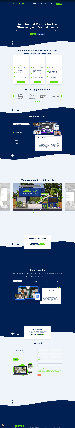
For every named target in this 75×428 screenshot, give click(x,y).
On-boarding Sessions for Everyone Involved (36, 281)
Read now (33, 334)
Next (61, 96)
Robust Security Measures (18, 132)
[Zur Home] (18, 3)
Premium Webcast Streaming (32, 427)
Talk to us (33, 34)
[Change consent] (3, 425)
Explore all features (35, 244)
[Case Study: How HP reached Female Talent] (54, 96)
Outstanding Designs (18, 140)
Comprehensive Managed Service (19, 129)
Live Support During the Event (47, 281)
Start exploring (21, 82)
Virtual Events (41, 3)
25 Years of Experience (18, 124)
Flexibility (16, 143)
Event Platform (34, 3)
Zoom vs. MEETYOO (57, 427)
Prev (13, 96)
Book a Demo (59, 3)
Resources (47, 3)
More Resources (40, 334)
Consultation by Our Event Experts (17, 281)
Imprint (46, 427)
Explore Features (41, 34)
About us (52, 3)
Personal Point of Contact (26, 281)
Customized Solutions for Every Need (20, 135)
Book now (16, 359)
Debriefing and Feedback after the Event (57, 281)
